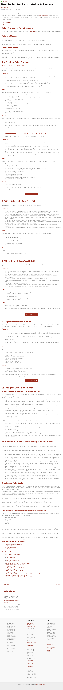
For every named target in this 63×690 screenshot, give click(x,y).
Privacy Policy (50, 648)
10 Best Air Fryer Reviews (10, 547)
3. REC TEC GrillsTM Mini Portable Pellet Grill (16, 564)
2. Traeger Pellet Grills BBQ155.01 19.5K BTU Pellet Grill (18, 563)
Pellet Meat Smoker (10, 555)
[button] (60, 1)
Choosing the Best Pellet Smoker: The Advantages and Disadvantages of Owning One (25, 573)
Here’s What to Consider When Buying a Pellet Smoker (17, 575)
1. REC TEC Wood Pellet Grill (12, 560)
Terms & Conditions (51, 647)
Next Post (59, 584)
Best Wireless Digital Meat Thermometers (14, 545)
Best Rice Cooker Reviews (11, 548)
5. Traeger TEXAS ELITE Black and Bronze (15, 570)
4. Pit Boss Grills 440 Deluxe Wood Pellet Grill (16, 567)
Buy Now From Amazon (10, 561)
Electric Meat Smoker (11, 557)
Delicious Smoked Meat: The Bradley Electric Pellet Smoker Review (11, 597)
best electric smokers (44, 15)
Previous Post (5, 584)
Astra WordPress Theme (40, 684)
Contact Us (49, 651)
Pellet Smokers (4, 7)
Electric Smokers (15, 600)
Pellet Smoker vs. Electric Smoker (12, 554)
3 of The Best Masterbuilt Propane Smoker (14, 544)
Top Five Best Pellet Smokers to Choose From (15, 558)
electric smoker (32, 31)
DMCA (48, 650)
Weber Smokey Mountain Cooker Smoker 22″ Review (31, 625)
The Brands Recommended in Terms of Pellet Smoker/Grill (19, 576)
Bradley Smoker (7, 600)
